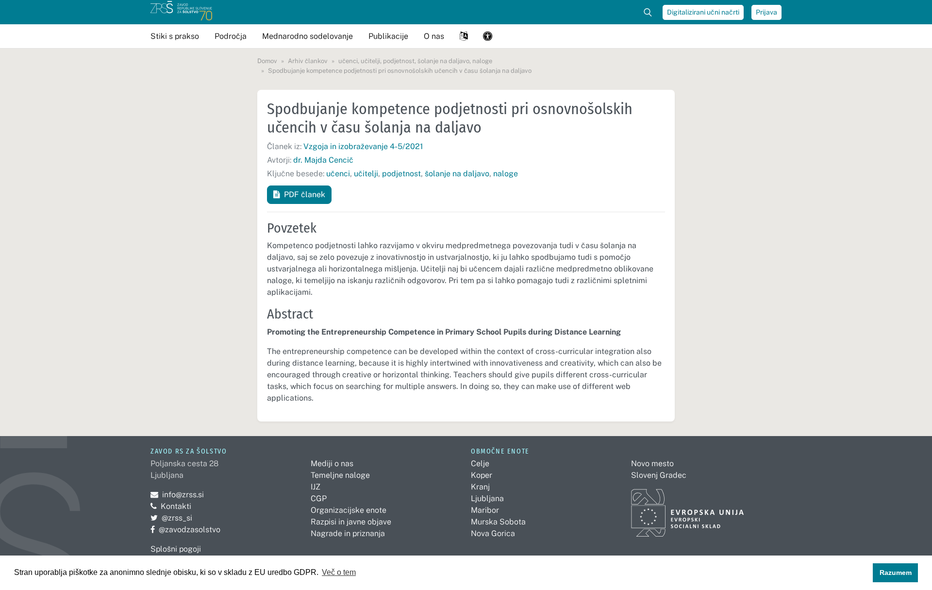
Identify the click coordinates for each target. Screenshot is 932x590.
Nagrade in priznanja (348, 533)
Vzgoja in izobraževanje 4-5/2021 (363, 146)
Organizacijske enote (348, 510)
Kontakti (176, 506)
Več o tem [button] (339, 572)
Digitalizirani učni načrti (703, 12)
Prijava (766, 12)
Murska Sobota (498, 521)
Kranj (480, 486)
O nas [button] (434, 36)
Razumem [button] (896, 572)
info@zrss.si (177, 494)
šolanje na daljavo (457, 173)
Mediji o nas (332, 463)
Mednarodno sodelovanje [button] (307, 36)
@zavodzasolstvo (185, 529)
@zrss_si (171, 518)
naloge (505, 173)
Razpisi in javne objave (351, 521)
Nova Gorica (493, 533)
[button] (463, 36)
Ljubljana (487, 498)
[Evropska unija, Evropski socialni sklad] (687, 508)
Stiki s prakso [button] (174, 36)
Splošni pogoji (175, 549)
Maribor (485, 510)
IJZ (315, 486)
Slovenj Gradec (658, 475)
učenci (338, 173)
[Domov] (181, 12)
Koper (481, 475)
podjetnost (401, 173)
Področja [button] (231, 36)
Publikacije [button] (388, 36)
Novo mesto (652, 463)
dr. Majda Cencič (323, 160)
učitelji (366, 173)
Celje (480, 463)
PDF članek (304, 194)
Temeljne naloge (340, 475)
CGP (319, 498)
